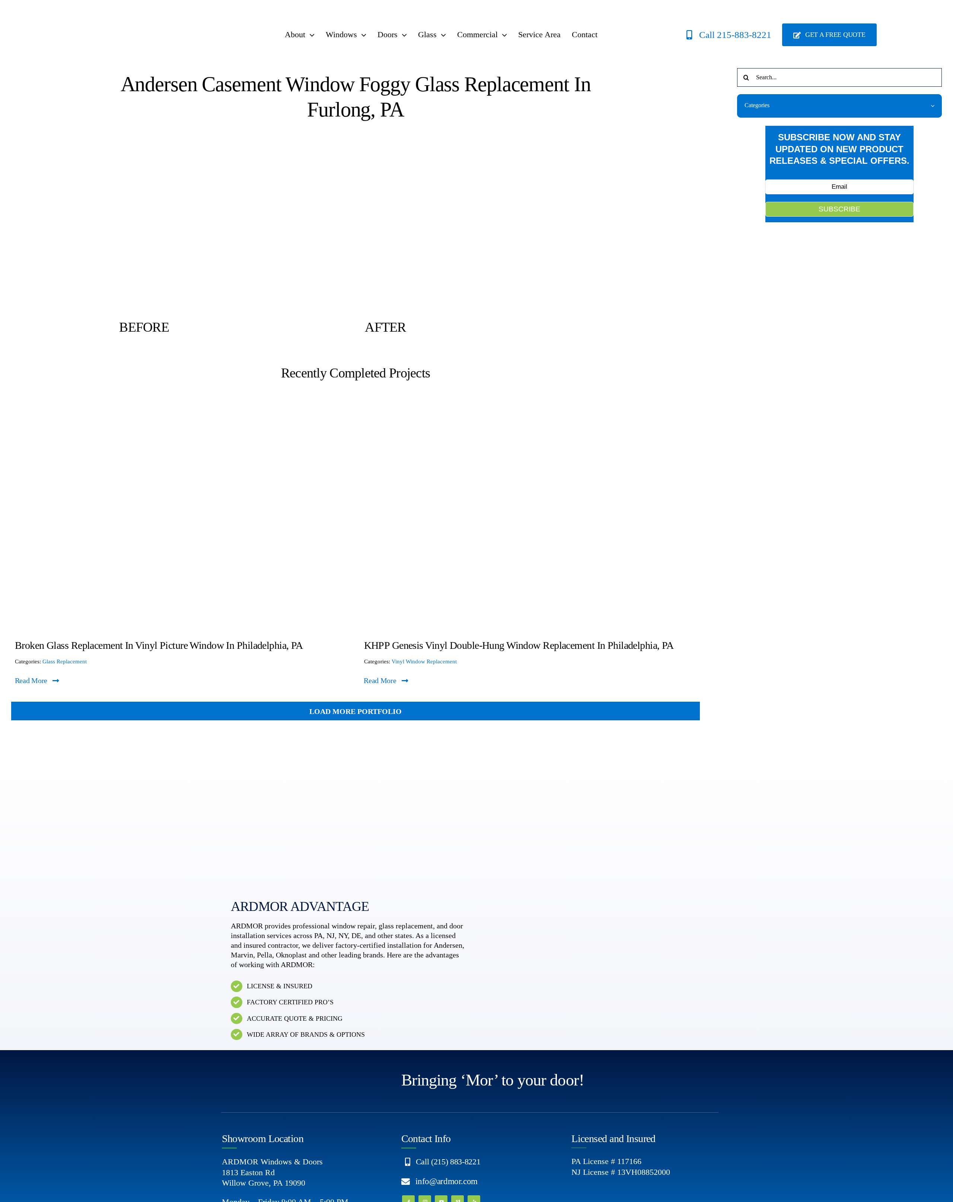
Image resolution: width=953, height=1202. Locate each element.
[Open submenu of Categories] (936, 105)
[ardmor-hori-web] (141, 13)
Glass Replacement (64, 661)
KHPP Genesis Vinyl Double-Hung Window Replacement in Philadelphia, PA (519, 645)
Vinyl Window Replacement (424, 661)
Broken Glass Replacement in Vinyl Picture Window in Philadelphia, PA (159, 645)
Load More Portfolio (355, 711)
